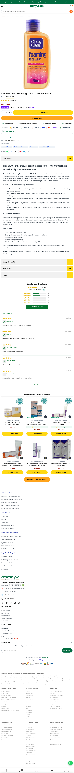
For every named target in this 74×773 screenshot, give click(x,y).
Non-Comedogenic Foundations (11, 536)
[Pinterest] (19, 603)
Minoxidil (52, 693)
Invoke (27, 757)
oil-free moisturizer (22, 242)
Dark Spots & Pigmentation (8, 697)
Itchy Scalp (53, 704)
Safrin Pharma (30, 738)
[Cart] (71, 6)
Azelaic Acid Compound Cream (61, 423)
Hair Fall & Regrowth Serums (9, 502)
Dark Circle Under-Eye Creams (10, 505)
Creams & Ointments (56, 727)
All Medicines (53, 725)
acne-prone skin (32, 222)
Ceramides (29, 704)
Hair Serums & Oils (55, 706)
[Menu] (2, 6)
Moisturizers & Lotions (7, 731)
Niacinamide (29, 693)
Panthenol (28, 717)
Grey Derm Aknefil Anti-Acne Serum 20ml (61, 465)
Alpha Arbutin (29, 700)
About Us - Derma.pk (7, 631)
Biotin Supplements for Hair (9, 560)
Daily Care (33, 147)
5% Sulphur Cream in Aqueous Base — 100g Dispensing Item (12, 424)
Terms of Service (6, 618)
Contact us (4, 621)
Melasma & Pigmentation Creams (11, 499)
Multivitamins (54, 735)
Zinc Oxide (29, 719)
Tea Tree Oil (29, 710)
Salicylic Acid (29, 695)
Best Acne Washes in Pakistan (10, 496)
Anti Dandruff (53, 702)
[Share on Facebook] (11, 151)
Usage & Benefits (9, 262)
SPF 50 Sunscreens (6, 727)
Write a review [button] (37, 307)
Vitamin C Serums (6, 557)
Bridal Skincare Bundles (8, 549)
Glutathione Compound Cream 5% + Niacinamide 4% (12, 465)
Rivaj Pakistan (30, 729)
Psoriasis (3, 706)
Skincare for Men (5, 708)
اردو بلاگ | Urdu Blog (9, 639)
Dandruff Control (54, 700)
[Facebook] (2, 603)
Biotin (27, 708)
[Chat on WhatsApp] (70, 763)
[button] (5, 100)
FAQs (5, 275)
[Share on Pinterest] (20, 151)
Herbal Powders (54, 733)
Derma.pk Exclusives (55, 744)
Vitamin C (28, 691)
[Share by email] (28, 151)
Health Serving (30, 742)
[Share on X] (15, 151)
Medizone (28, 761)
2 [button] (34, 385)
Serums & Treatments (7, 735)
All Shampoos (54, 697)
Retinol (28, 697)
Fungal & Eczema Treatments (10, 508)
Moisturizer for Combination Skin (10, 710)
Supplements (54, 731)
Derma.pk (10, 97)
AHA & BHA (29, 714)
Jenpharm (4, 522)
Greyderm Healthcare (32, 759)
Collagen (28, 706)
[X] (7, 603)
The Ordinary (5, 516)
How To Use (7, 268)
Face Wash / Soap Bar (47, 147)
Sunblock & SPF (5, 725)
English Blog (5, 628)
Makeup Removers (6, 738)
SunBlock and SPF (6, 566)
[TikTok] (15, 603)
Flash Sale (53, 740)
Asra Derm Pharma (31, 750)
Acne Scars (4, 693)
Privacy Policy (5, 610)
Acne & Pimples (5, 691)
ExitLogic (41, 660)
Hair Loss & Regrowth (56, 691)
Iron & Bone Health (55, 738)
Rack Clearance (54, 742)
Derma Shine (29, 748)
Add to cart (44, 112)
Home (3, 16)
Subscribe (66, 650)
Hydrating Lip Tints (7, 543)
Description (7, 158)
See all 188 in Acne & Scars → (37, 479)
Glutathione (29, 712)
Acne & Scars (6, 147)
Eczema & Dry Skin (6, 695)
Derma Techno (30, 744)
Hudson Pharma (30, 746)
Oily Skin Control (5, 702)
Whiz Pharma (29, 740)
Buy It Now (38, 118)
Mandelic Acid (30, 702)
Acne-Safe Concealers (8, 540)
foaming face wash (40, 220)
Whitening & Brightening (8, 700)
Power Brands (29, 725)
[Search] (71, 11)
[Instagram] (11, 603)
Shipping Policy (5, 616)
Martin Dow (29, 731)
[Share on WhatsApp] (7, 151)
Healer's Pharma (13, 420)
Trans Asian (29, 752)
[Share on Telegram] (24, 151)
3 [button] (37, 385)
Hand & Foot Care (6, 740)
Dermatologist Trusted (8, 526)
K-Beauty (4, 742)
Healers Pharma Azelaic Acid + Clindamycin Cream (37, 465)
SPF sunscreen (42, 242)
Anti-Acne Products (20, 147)
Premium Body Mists (7, 546)
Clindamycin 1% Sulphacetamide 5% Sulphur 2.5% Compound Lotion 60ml (37, 424)
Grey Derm (61, 461)
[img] (7, 318)
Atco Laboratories (31, 733)
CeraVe (3, 519)
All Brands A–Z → (30, 763)
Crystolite (28, 735)
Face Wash (4, 733)
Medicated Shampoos (56, 695)
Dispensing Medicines (56, 729)
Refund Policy (5, 613)
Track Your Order (6, 633)
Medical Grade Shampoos (9, 563)
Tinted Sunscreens (6, 729)
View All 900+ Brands (7, 529)
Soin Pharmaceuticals (32, 755)
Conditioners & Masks (56, 708)
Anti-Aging (4, 569)
